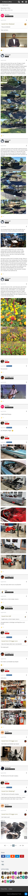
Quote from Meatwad (7, 24)
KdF (3, 10)
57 (11, 845)
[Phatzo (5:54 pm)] (15, 877)
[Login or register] (22, 1)
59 (15, 845)
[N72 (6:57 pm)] (13, 877)
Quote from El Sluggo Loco (9, 641)
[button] (26, 1)
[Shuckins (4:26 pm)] (23, 877)
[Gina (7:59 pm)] (26, 873)
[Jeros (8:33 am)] (3, 877)
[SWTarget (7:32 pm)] (21, 877)
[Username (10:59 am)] (3, 881)
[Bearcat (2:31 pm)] (8, 873)
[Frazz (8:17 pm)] (23, 873)
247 (20, 845)
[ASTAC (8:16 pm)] (3, 873)
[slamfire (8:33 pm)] (10, 881)
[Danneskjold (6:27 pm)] (18, 873)
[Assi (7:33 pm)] (5, 873)
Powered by (14, 894)
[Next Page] (23, 846)
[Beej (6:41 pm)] (10, 873)
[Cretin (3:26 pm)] (15, 873)
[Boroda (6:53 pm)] (13, 873)
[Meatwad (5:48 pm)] (10, 877)
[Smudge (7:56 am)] (26, 877)
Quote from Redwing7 (8, 791)
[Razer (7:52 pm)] (18, 877)
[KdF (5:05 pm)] (5, 877)
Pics (3, 864)
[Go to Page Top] (26, 894)
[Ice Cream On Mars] (7, 1)
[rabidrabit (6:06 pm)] (8, 881)
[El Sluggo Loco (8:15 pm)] (21, 873)
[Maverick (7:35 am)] (8, 877)
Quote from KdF (6, 616)
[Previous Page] (5, 846)
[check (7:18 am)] (5, 881)
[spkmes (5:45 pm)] (13, 881)
